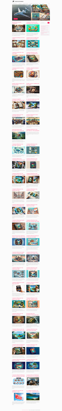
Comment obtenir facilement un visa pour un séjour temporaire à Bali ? (32, 237)
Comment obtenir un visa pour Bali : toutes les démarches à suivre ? (17, 145)
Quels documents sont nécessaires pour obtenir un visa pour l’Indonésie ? (45, 33)
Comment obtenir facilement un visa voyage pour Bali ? (18, 345)
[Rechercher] (48, 23)
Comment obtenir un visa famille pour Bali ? (17, 189)
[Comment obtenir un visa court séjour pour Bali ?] (32, 338)
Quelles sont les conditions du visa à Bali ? (32, 84)
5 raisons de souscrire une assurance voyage (17, 391)
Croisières (20, 3)
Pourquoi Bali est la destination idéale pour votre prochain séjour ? (32, 315)
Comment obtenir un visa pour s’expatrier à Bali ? (31, 268)
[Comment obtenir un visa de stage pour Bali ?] (18, 291)
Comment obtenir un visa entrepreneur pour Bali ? (31, 159)
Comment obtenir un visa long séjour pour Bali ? (18, 360)
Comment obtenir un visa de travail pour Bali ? (32, 283)
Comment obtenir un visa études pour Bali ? (17, 268)
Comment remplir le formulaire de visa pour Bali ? (18, 99)
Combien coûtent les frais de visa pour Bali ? (32, 68)
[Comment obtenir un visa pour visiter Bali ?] (32, 368)
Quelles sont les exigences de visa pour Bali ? (18, 84)
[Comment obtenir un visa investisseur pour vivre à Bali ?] (18, 182)
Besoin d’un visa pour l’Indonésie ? (16, 22)
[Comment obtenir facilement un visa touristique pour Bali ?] (18, 384)
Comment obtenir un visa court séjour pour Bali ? (31, 329)
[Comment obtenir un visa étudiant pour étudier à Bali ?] (32, 261)
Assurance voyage (25, 3)
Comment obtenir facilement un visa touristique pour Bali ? (18, 375)
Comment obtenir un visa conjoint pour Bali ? (31, 189)
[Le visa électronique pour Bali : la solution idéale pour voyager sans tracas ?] (32, 108)
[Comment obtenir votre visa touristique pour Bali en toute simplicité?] (18, 338)
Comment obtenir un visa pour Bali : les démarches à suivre (32, 53)
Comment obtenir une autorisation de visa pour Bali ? (18, 160)
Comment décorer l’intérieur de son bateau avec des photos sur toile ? (32, 376)
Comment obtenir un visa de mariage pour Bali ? (18, 220)
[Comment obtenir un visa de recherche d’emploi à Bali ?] (18, 261)
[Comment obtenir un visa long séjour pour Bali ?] (18, 368)
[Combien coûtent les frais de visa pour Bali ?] (32, 77)
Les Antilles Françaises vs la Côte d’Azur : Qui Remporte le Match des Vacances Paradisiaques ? (32, 392)
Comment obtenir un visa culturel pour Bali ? (31, 205)
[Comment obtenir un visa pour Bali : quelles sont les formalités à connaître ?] (32, 307)
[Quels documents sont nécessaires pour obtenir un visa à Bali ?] (18, 138)
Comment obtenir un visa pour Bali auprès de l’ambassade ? (17, 116)
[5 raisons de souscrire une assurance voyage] (18, 400)
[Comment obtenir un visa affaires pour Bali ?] (18, 307)
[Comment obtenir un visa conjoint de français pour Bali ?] (32, 182)
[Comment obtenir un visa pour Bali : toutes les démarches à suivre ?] (18, 153)
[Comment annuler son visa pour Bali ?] (18, 77)
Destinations (15, 3)
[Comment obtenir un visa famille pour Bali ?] (18, 198)
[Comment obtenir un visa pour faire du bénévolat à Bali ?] (32, 229)
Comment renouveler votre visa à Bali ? (18, 53)
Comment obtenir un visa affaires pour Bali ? (17, 298)
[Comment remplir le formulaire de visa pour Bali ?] (18, 108)
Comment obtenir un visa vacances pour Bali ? (31, 345)
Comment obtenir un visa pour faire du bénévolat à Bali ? (32, 221)
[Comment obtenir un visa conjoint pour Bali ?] (32, 198)
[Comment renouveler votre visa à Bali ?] (18, 61)
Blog (39, 3)
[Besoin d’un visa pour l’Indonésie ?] (18, 31)
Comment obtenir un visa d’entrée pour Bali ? (17, 314)
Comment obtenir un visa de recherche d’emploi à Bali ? (18, 253)
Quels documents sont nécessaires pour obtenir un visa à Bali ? (18, 130)
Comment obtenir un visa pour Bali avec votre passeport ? (32, 130)
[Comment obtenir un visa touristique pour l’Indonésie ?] (32, 31)
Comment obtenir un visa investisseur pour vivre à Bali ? (18, 174)
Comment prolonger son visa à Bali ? (18, 38)
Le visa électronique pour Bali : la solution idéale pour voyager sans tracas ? (32, 100)
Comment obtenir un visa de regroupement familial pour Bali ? (18, 206)
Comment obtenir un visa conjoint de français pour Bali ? (32, 175)
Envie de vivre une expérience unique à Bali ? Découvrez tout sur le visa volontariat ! (18, 237)
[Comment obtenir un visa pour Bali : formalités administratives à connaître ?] (32, 153)
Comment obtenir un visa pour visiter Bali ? (31, 360)
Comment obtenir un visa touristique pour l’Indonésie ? (32, 22)
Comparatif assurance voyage (33, 3)
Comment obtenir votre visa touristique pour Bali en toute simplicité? (18, 330)
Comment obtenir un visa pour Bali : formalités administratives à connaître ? (32, 145)
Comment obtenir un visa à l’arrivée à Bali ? (32, 115)
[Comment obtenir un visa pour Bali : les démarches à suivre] (32, 61)
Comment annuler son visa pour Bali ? (18, 68)
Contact (43, 3)
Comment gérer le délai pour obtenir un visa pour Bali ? (32, 38)
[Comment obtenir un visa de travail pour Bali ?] (32, 291)
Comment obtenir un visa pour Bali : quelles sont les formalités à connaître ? (31, 299)
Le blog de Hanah (19, 1)
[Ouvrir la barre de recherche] (49, 4)
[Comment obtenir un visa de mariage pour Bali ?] (18, 229)
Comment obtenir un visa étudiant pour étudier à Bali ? (32, 253)
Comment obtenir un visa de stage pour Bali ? (18, 283)
